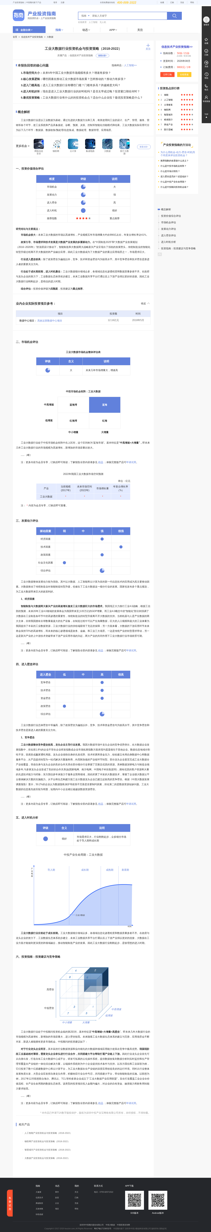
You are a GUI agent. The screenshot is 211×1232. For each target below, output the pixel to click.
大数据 (50, 37)
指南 (58, 29)
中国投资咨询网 (123, 1225)
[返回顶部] (160, 254)
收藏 (162, 2)
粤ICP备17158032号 (102, 1229)
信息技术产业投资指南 (32, 37)
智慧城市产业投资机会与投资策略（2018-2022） (48, 1149)
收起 (143, 303)
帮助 (192, 2)
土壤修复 (168, 104)
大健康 (38, 1192)
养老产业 (168, 124)
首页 (15, 37)
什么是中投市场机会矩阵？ (173, 166)
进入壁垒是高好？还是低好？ (174, 176)
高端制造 (39, 1203)
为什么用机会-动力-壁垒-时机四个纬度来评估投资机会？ (177, 154)
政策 (57, 1198)
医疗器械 (168, 129)
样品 (100, 462)
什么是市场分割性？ (170, 171)
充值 (182, 2)
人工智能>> (130, 65)
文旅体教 (39, 1209)
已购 (172, 2)
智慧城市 (168, 114)
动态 (85, 29)
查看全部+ (102, 56)
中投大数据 (110, 1225)
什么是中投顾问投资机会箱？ (174, 187)
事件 (57, 1192)
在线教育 (82, 22)
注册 (62, 2)
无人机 (103, 22)
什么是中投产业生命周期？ (173, 181)
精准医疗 (168, 119)
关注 (140, 29)
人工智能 (93, 22)
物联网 (167, 109)
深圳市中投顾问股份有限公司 (92, 1225)
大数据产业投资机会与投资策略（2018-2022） (47, 1158)
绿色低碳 (39, 1214)
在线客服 (184, 74)
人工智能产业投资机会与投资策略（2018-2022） (48, 1133)
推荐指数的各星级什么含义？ (174, 160)
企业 (57, 1203)
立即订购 (167, 74)
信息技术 (39, 1198)
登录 (55, 2)
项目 (57, 1209)
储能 (166, 95)
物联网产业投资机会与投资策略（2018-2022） (47, 1141)
